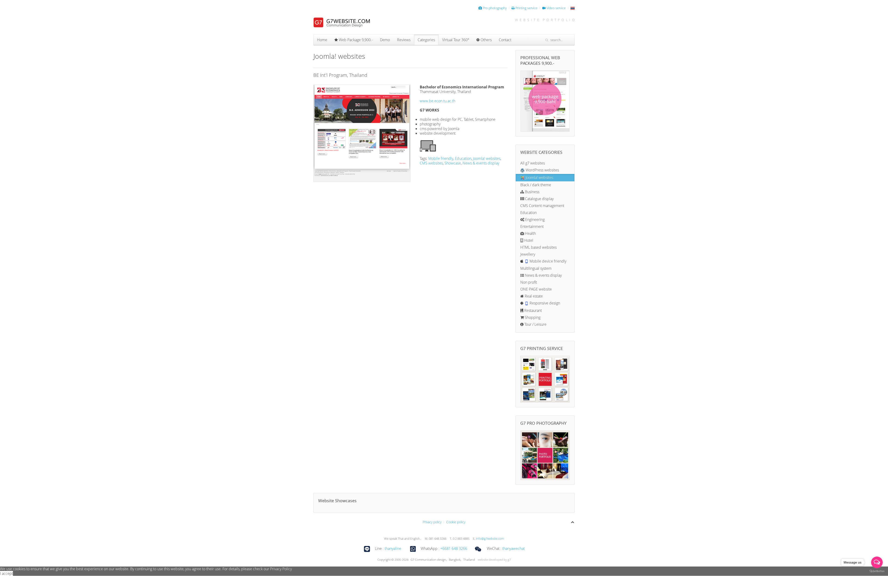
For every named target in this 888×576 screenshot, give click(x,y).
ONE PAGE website (536, 289)
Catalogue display (539, 198)
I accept (6, 573)
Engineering (534, 219)
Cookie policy (455, 522)
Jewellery (527, 254)
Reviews (403, 39)
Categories (426, 39)
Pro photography (494, 8)
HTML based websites (538, 247)
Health (530, 233)
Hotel (528, 240)
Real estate (533, 296)
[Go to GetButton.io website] (877, 571)
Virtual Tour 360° (455, 39)
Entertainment (532, 226)
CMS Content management (542, 205)
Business (531, 191)
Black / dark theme (535, 184)
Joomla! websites (486, 158)
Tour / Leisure (535, 324)
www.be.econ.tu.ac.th (437, 100)
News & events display (480, 163)
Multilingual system (536, 268)
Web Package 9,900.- (355, 39)
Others (486, 39)
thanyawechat (513, 548)
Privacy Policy (281, 568)
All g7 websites (532, 163)
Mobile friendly (440, 158)
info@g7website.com (490, 538)
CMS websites (431, 163)
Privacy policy (432, 522)
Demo (385, 39)
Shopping (532, 317)
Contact (505, 39)
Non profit (528, 282)
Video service (556, 8)
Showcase (452, 163)
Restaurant (532, 310)
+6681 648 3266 (453, 548)
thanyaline (393, 548)
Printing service (526, 8)
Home (322, 39)
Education (463, 158)
